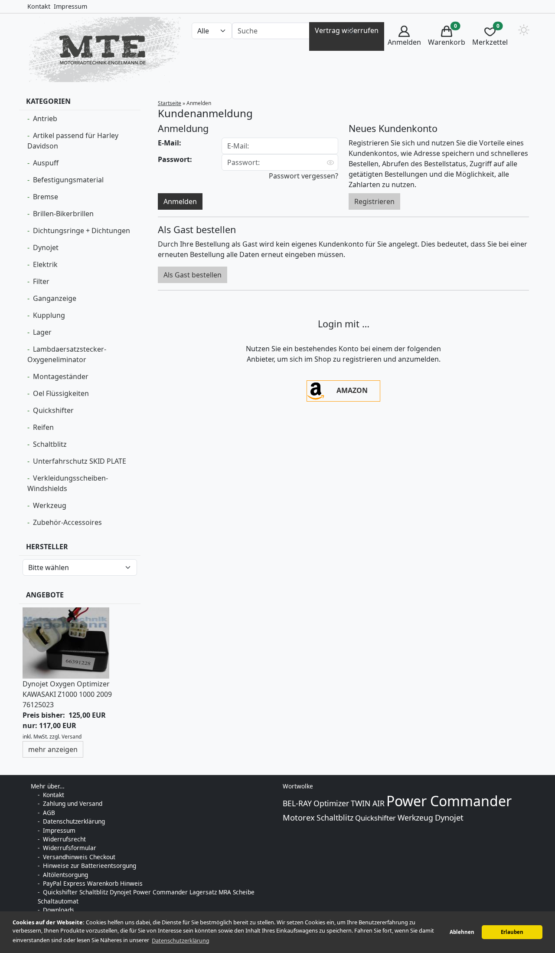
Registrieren (374, 201)
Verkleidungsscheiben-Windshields (67, 483)
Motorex (299, 817)
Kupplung (49, 315)
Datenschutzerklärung (74, 821)
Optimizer (331, 803)
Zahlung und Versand (72, 803)
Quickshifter (53, 410)
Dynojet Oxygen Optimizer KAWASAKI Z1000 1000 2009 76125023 (67, 694)
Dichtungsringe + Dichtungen (81, 230)
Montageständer (60, 376)
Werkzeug (49, 505)
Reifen (43, 427)
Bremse (45, 196)
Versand (72, 736)
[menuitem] (404, 36)
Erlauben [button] (512, 932)
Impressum (70, 6)
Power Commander (449, 800)
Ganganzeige (54, 298)
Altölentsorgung (65, 875)
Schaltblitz (50, 444)
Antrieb (45, 118)
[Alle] (351, 31)
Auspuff (46, 163)
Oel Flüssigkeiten (61, 393)
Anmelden (180, 201)
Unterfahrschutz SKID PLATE (79, 461)
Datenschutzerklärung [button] (180, 940)
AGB (49, 812)
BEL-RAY (297, 803)
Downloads (58, 910)
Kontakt (38, 6)
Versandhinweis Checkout (79, 857)
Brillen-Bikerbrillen (63, 213)
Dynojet (46, 247)
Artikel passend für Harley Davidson (72, 141)
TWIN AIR (368, 803)
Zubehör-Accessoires (67, 522)
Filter (41, 281)
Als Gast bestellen (192, 275)
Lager (42, 332)
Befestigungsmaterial (68, 180)
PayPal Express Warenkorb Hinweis (93, 883)
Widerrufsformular (69, 848)
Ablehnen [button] (462, 932)
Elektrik (45, 264)
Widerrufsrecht (64, 839)
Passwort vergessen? (303, 176)
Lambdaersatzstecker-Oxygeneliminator (66, 354)
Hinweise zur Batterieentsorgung (89, 865)
